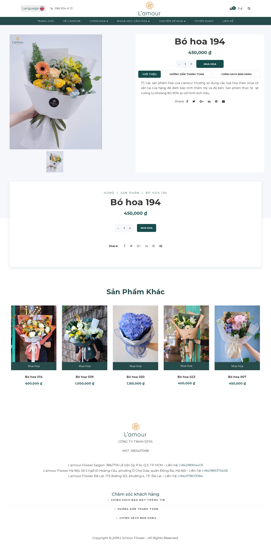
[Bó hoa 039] (84, 333)
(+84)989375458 (215, 470)
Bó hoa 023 (186, 377)
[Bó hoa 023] (186, 333)
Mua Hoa (210, 64)
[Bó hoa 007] (237, 333)
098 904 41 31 (63, 8)
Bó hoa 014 (34, 377)
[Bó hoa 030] (135, 333)
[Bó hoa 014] (33, 333)
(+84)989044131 (191, 465)
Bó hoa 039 (85, 377)
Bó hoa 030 (136, 377)
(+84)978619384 (190, 476)
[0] (231, 8)
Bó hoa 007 (237, 377)
